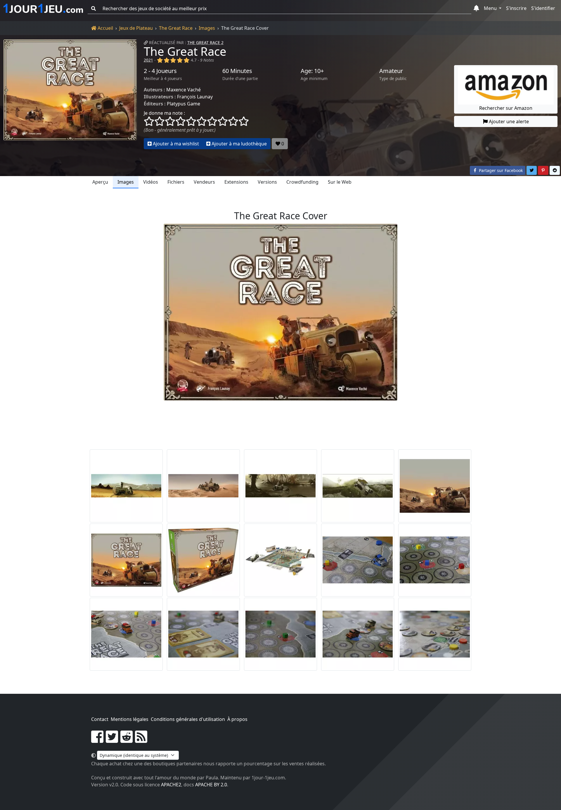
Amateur (391, 70)
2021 (148, 60)
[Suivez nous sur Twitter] (112, 740)
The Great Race (176, 28)
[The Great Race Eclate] (280, 560)
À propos (237, 719)
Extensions (236, 182)
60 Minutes (237, 70)
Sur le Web (340, 182)
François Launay (195, 96)
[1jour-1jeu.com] (43, 8)
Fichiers (175, 182)
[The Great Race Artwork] (126, 485)
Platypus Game (183, 103)
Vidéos (150, 182)
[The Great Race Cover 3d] (203, 560)
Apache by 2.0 (211, 784)
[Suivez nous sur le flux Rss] (141, 740)
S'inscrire (516, 8)
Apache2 (171, 784)
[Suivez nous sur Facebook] (97, 740)
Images (207, 28)
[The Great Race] (70, 94)
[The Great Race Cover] (126, 560)
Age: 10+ (312, 70)
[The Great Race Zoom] (357, 560)
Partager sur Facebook (500, 170)
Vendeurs (204, 182)
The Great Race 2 (205, 42)
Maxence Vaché (183, 89)
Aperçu (100, 182)
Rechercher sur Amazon (505, 108)
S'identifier (543, 8)
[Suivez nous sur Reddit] (126, 740)
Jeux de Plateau (136, 28)
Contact (99, 719)
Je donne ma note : (164, 113)
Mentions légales (129, 719)
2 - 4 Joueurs (160, 70)
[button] (476, 8)
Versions (267, 182)
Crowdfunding (302, 182)
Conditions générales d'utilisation (188, 719)
